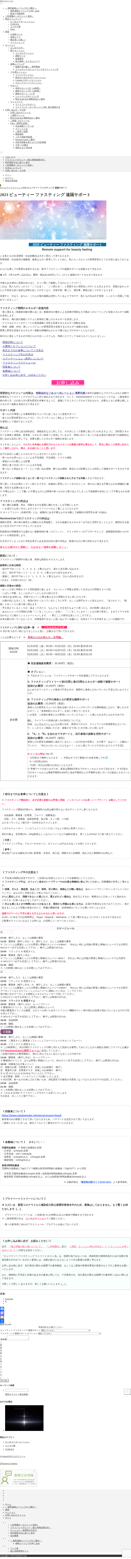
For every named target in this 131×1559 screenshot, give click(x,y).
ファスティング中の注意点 (18, 354)
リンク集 (14, 1548)
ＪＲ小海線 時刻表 (23, 137)
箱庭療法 (19, 59)
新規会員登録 (11, 181)
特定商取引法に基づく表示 (17, 162)
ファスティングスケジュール (19, 362)
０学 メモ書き (21, 145)
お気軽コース (16, 34)
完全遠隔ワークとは (24, 126)
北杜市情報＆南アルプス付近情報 (30, 142)
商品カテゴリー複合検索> (17, 1394)
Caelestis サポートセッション (28, 80)
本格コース (15, 37)
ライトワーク (16, 102)
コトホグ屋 (15, 27)
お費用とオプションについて (19, 346)
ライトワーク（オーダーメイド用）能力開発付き (37, 107)
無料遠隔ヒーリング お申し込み (24, 11)
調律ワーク (20, 56)
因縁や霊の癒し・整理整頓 (27, 67)
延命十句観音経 (17, 13)
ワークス (10, 188)
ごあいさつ (10, 157)
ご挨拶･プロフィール (20, 121)
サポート (14, 86)
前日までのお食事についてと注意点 (23, 350)
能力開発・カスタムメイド (27, 61)
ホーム (3, 188)
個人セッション (17, 50)
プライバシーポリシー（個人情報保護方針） (25, 160)
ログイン (9, 178)
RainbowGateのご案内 (25, 139)
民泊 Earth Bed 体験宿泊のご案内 (30, 99)
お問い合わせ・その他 (15, 110)
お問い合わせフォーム (20, 113)
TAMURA (14, 24)
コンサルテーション (24, 53)
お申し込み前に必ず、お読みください (24, 375)
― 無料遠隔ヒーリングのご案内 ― (21, 8)
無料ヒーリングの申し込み (27, 1543)
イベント (18, 188)
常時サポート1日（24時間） (28, 88)
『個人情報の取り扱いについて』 (26, 1246)
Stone (12, 29)
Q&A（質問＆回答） (19, 123)
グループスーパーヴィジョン (28, 83)
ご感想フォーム (17, 115)
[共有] (65, 1321)
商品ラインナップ (13, 19)
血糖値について (11, 370)
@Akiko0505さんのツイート (12, 1456)
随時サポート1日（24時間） (28, 91)
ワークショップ (17, 42)
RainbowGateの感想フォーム (22, 1050)
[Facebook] (65, 1309)
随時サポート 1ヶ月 (25, 94)
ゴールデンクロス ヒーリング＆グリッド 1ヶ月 (36, 69)
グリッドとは (21, 129)
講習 (7, 32)
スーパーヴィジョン (24, 75)
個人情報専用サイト (19, 1551)
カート (8, 1518)
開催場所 (19, 134)
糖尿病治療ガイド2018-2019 (96, 1182)
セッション (10, 45)
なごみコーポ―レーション (22, 22)
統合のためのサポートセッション (30, 77)
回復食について (11, 366)
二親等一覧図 (21, 131)
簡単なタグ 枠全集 (23, 148)
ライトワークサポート (25, 104)
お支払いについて (13, 168)
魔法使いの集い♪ (18, 40)
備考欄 (3, 1339)
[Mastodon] (65, 1313)
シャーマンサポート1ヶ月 (27, 96)
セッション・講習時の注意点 (23, 1530)
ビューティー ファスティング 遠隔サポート (20, 1330)
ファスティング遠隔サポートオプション (18, 1333)
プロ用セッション (18, 72)
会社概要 (14, 1536)
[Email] (65, 1317)
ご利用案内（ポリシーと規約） (19, 16)
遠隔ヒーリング (17, 64)
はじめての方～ (17, 48)
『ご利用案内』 (54, 1246)
